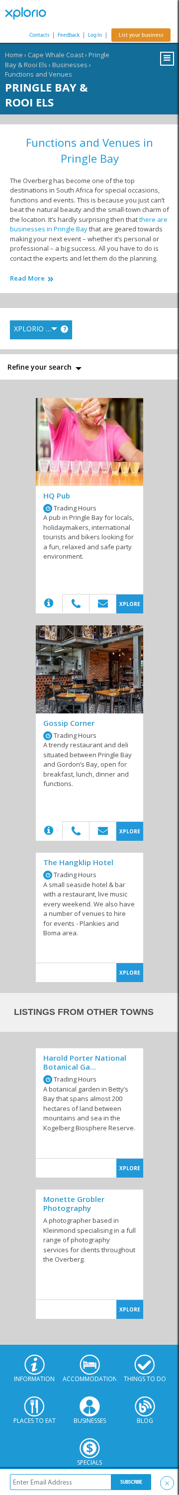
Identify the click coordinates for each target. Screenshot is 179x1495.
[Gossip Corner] (89, 669)
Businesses (70, 64)
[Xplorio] (30, 13)
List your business (141, 35)
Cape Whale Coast (56, 54)
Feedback (69, 35)
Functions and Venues (38, 74)
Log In (95, 35)
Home (14, 54)
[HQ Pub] (89, 442)
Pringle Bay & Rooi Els (46, 94)
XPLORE (129, 603)
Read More (27, 278)
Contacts (39, 35)
